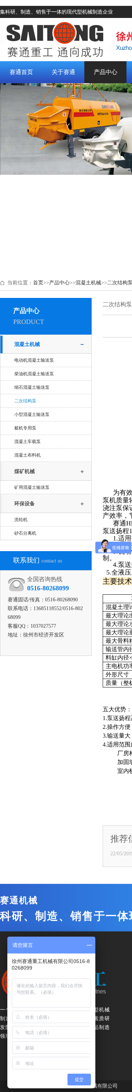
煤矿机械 (24, 471)
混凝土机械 (88, 282)
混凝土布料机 (27, 455)
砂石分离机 (25, 533)
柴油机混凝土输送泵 (34, 373)
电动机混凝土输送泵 (34, 360)
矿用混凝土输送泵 (32, 487)
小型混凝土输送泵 (32, 414)
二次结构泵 (25, 400)
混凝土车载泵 (27, 441)
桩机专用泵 (25, 428)
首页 (38, 282)
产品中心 (59, 282)
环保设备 (24, 503)
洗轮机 (20, 519)
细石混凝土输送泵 (32, 387)
